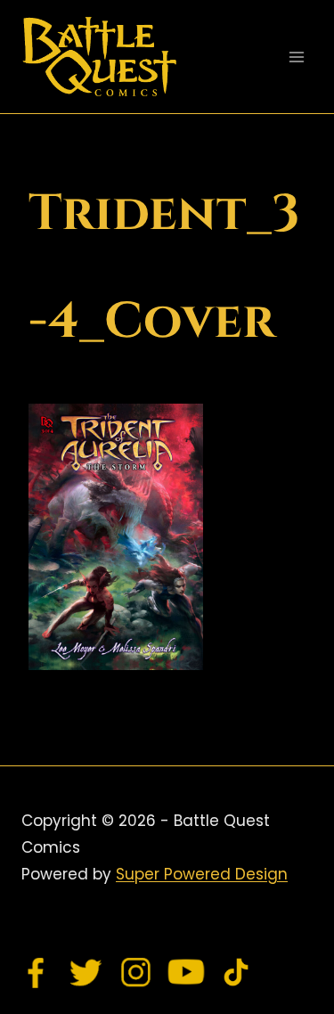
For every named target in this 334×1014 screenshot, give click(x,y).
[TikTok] (236, 972)
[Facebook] (36, 972)
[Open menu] (296, 56)
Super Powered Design (202, 874)
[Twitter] (86, 972)
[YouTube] (186, 972)
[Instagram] (136, 972)
